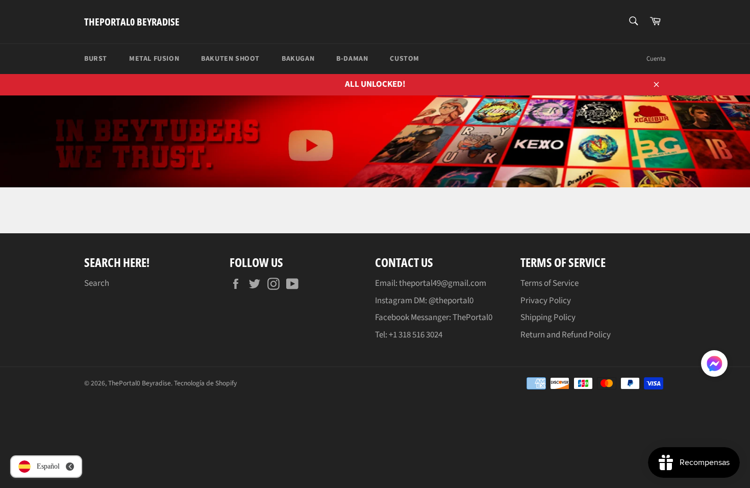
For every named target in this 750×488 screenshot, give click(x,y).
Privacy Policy (545, 301)
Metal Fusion (154, 59)
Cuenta (656, 58)
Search (96, 283)
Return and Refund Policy (565, 335)
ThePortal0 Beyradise (132, 22)
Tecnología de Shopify (205, 383)
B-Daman (352, 59)
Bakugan (298, 59)
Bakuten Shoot (230, 59)
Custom (404, 59)
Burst (95, 59)
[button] (714, 365)
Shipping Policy (548, 317)
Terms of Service (549, 283)
